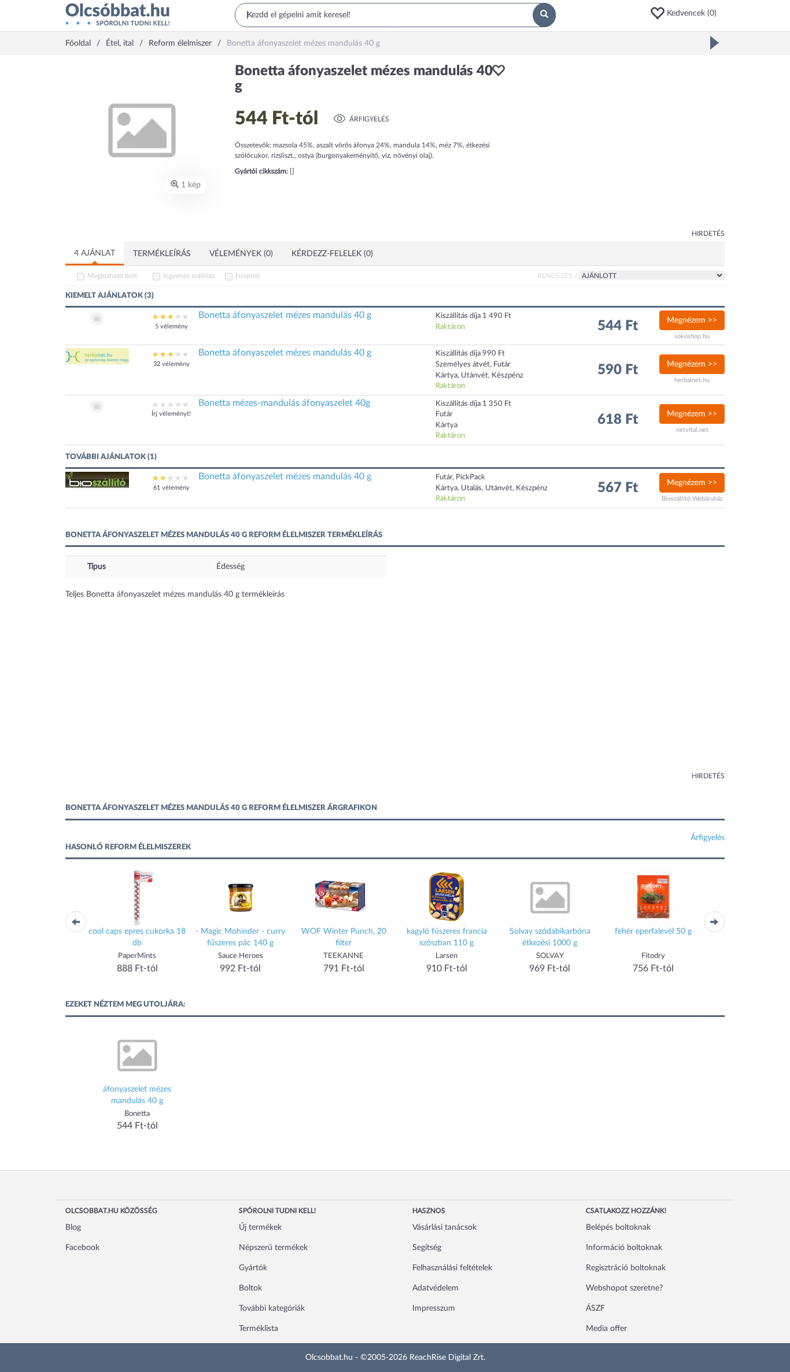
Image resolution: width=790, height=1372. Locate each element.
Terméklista (258, 1329)
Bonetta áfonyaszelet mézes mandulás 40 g (284, 315)
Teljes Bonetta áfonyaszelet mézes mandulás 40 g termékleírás (175, 594)
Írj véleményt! (171, 414)
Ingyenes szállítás (189, 275)
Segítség (426, 1248)
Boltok (250, 1288)
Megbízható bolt (112, 275)
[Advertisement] (620, 144)
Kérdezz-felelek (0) (332, 254)
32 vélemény (171, 364)
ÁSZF (595, 1308)
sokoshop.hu (692, 336)
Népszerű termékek (273, 1248)
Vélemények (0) (241, 254)
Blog (73, 1227)
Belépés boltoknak (618, 1227)
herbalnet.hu (692, 380)
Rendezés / (557, 275)
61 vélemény (171, 488)
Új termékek (260, 1227)
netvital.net (692, 430)
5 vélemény (171, 326)
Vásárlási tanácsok (444, 1227)
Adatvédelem (435, 1288)
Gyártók (253, 1268)
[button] (687, 13)
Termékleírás (162, 254)
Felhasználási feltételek (452, 1268)
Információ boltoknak (624, 1248)
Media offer (606, 1329)
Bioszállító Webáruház (692, 498)
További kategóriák (272, 1308)
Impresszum (433, 1308)
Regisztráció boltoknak (626, 1268)
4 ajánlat (94, 253)
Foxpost (247, 275)
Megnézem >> (692, 320)
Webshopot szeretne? (624, 1288)
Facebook (82, 1248)
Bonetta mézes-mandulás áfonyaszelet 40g (284, 403)
